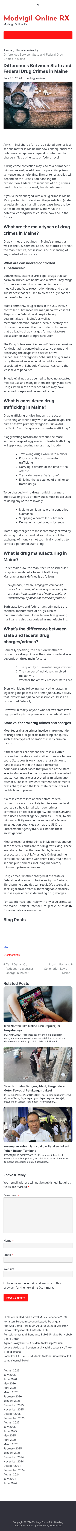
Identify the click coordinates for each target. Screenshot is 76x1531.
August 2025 (11, 1422)
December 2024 (14, 1457)
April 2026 (10, 1387)
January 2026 (12, 1400)
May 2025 (10, 1435)
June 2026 (10, 1379)
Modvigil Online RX (36, 18)
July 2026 (10, 1374)
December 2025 (14, 1405)
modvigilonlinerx (36, 78)
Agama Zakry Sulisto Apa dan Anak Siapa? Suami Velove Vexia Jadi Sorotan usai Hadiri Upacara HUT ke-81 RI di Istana (38, 1347)
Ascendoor (28, 1525)
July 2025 (10, 1426)
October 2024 (12, 1465)
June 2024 (10, 1483)
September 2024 (14, 1470)
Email (8, 1255)
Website (9, 1269)
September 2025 (14, 1418)
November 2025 (14, 1409)
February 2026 (13, 1396)
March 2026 (11, 1392)
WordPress (55, 1525)
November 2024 (14, 1461)
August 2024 (12, 1474)
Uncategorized (12, 955)
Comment (11, 1195)
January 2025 (12, 1452)
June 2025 (10, 1431)
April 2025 (10, 1439)
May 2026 (10, 1383)
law (6, 946)
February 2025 (13, 1448)
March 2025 (11, 1444)
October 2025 (12, 1413)
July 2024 (10, 1478)
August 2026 (11, 1370)
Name (9, 1241)
